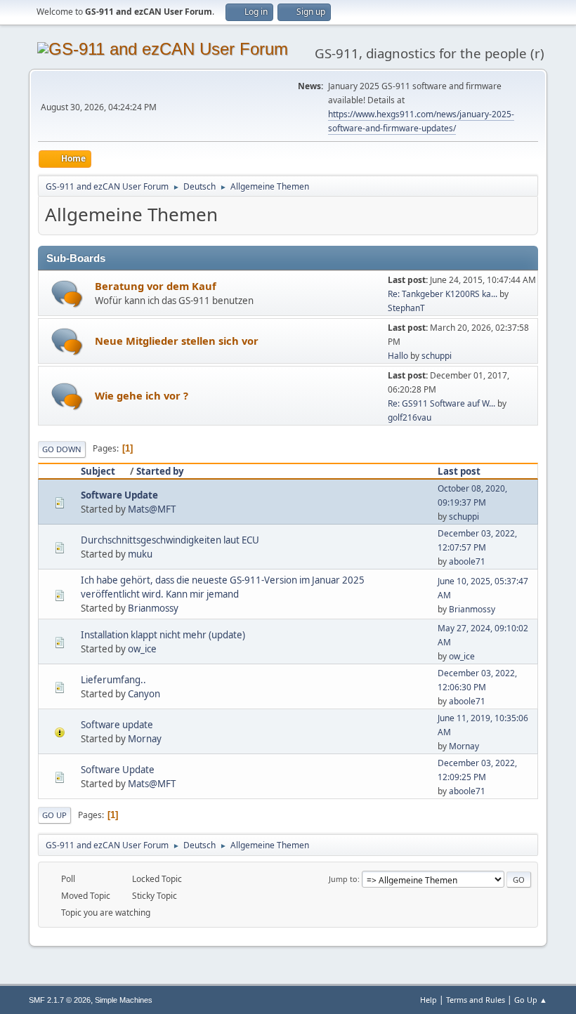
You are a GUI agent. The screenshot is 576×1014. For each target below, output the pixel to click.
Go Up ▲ (530, 999)
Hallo (398, 356)
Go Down (61, 449)
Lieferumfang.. (113, 679)
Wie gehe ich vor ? (141, 395)
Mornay (145, 738)
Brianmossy (153, 608)
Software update (117, 724)
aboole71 (467, 561)
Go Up (54, 815)
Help (428, 999)
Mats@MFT (152, 509)
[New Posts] (67, 294)
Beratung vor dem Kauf (155, 286)
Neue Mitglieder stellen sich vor (176, 341)
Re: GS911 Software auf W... (441, 403)
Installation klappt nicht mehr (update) (163, 634)
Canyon (144, 693)
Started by (160, 471)
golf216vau (409, 417)
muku (140, 554)
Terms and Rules (475, 999)
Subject (98, 471)
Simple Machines (123, 1000)
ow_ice (142, 649)
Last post (459, 471)
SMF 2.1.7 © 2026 (60, 1000)
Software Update (119, 495)
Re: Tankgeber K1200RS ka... (442, 294)
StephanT (406, 308)
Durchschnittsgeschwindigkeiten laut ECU (170, 540)
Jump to (343, 879)
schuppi (436, 356)
